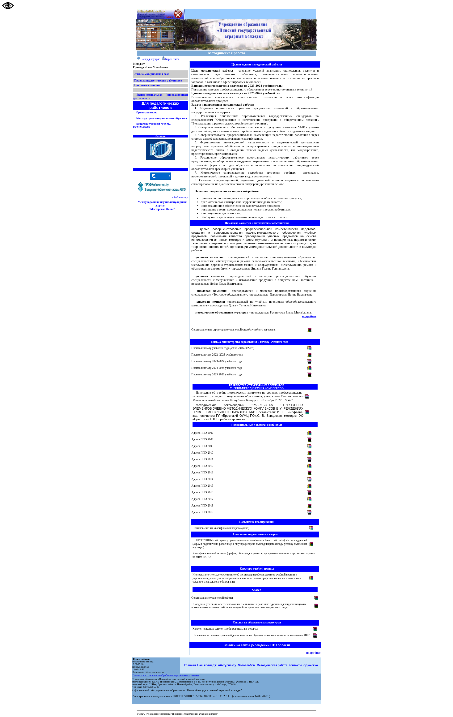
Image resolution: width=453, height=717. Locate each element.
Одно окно (310, 665)
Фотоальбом (146, 36)
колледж (210, 665)
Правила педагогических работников (158, 80)
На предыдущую (150, 59)
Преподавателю (146, 112)
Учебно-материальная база (151, 74)
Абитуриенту (146, 28)
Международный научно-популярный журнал (162, 203)
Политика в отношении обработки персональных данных (165, 675)
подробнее (309, 316)
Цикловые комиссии (147, 85)
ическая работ (277, 665)
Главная (143, 20)
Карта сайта (172, 59)
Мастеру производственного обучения (161, 118)
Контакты (144, 40)
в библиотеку (180, 197)
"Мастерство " (162, 209)
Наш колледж (146, 24)
